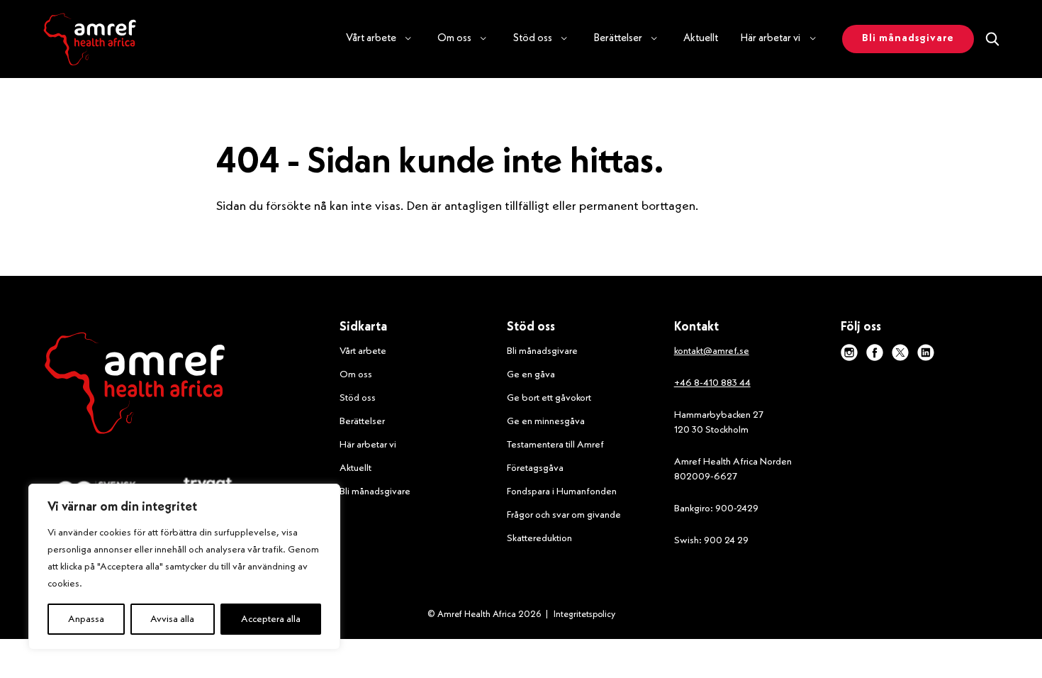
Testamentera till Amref (555, 445)
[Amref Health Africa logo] (135, 386)
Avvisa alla (172, 619)
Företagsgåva (535, 468)
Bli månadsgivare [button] (908, 38)
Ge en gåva (531, 374)
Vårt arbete (363, 351)
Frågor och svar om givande (564, 515)
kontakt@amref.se (711, 351)
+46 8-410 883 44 (712, 383)
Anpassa (86, 619)
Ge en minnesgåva (546, 421)
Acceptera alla (271, 619)
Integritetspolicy (584, 614)
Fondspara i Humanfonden (562, 491)
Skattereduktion (539, 538)
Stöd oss (358, 398)
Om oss (356, 374)
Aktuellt (700, 38)
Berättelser (362, 421)
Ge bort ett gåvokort (549, 398)
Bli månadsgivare (375, 491)
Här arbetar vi (368, 445)
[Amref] (90, 39)
